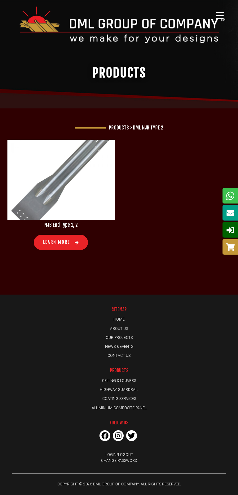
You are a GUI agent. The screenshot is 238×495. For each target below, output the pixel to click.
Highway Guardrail (119, 390)
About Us (119, 328)
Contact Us (119, 355)
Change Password (119, 460)
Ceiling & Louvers (119, 381)
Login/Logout (119, 455)
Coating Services (119, 398)
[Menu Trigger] (220, 15)
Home (119, 319)
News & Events (119, 346)
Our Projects (119, 337)
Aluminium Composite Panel (119, 408)
